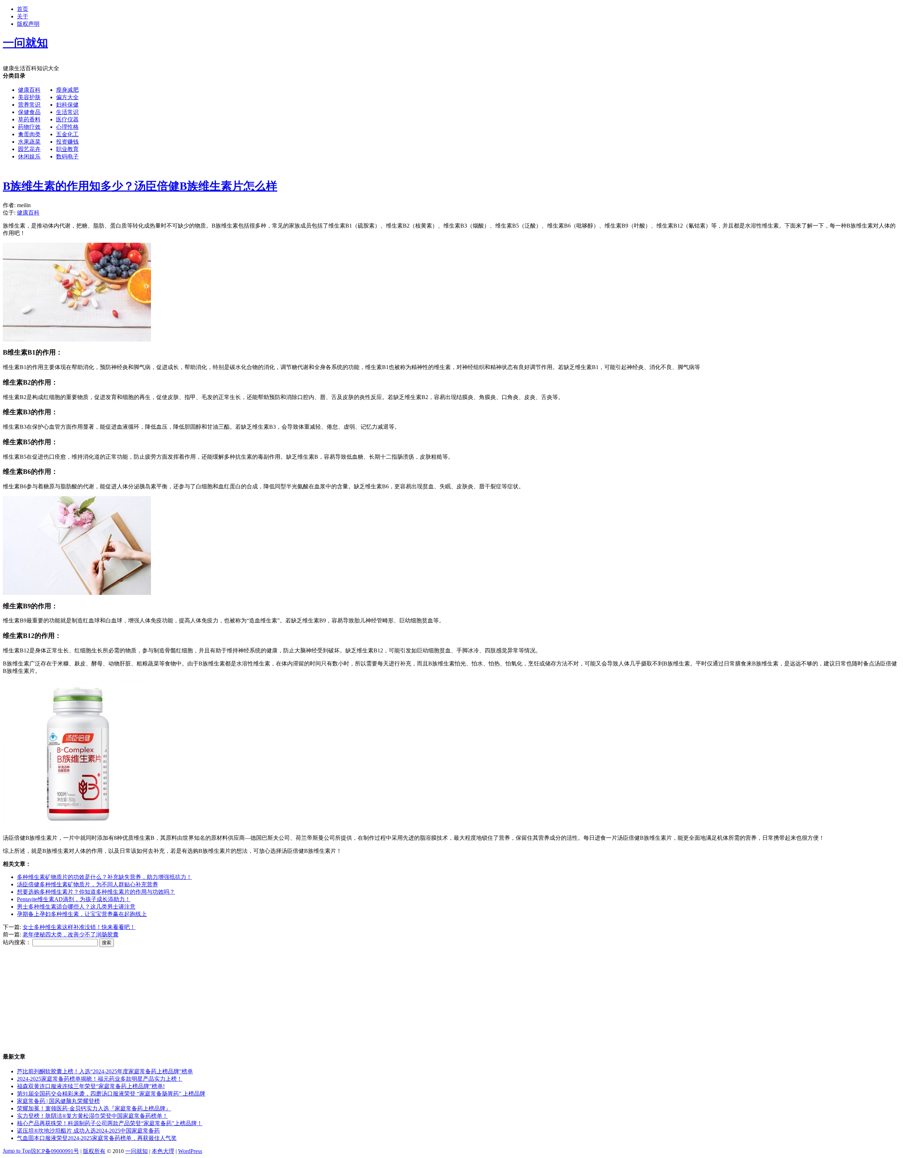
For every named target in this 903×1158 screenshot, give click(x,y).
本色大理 (163, 1151)
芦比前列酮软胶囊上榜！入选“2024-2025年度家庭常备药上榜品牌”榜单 (105, 1071)
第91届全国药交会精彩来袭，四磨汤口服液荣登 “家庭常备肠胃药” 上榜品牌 (111, 1094)
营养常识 (29, 105)
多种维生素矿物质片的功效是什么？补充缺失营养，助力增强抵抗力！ (104, 877)
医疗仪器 (67, 119)
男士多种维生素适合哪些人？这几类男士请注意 (76, 907)
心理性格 (67, 127)
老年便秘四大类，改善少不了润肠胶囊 (71, 934)
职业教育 (67, 149)
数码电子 (67, 156)
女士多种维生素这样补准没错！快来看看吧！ (79, 927)
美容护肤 (29, 97)
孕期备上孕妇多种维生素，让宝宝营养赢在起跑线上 (82, 914)
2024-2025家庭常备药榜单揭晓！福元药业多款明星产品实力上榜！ (99, 1079)
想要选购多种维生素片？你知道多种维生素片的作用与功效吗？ (96, 892)
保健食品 (29, 112)
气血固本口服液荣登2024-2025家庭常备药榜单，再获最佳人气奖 (97, 1138)
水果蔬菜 (29, 142)
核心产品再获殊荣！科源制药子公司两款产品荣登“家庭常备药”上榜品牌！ (109, 1123)
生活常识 (67, 112)
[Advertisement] (291, 121)
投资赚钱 (67, 142)
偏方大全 (67, 97)
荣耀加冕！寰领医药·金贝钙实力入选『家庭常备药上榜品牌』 (94, 1108)
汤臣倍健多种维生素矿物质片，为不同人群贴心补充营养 (87, 884)
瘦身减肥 (67, 90)
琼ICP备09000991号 (55, 1151)
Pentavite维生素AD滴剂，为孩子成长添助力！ (74, 899)
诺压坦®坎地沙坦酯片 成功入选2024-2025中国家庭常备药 (88, 1131)
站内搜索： (17, 942)
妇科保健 (67, 105)
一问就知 (136, 1151)
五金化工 (67, 134)
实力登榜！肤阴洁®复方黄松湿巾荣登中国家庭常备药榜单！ (92, 1116)
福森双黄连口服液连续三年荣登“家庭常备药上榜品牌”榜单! (91, 1086)
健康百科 (29, 90)
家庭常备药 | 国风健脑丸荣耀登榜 (58, 1101)
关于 (22, 16)
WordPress (190, 1151)
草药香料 (29, 119)
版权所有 (94, 1151)
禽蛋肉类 (29, 134)
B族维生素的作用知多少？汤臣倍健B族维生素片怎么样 (140, 186)
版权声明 (28, 24)
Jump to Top (17, 1151)
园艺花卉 (29, 149)
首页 (22, 9)
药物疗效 (29, 127)
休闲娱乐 (29, 156)
